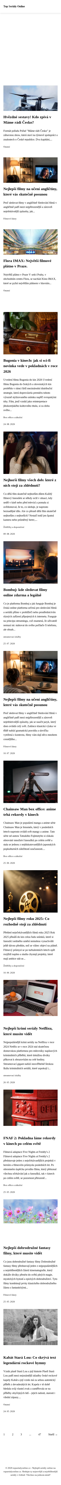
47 (39, 1434)
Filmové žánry (10, 219)
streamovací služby (12, 637)
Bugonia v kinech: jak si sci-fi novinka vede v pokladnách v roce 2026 (30, 366)
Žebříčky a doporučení (13, 527)
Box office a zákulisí (12, 417)
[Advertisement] (30, 45)
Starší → (53, 1434)
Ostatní (6, 147)
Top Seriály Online (14, 6)
